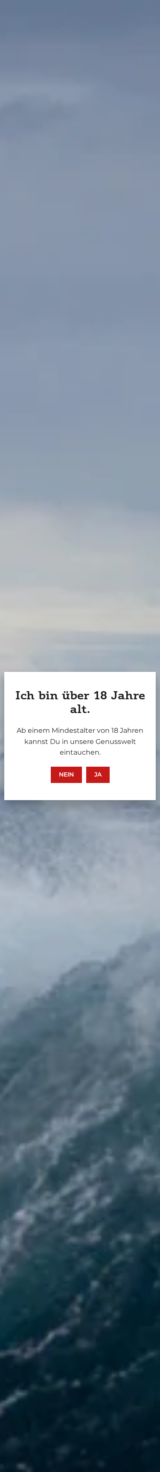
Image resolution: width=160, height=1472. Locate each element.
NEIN (66, 774)
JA (98, 774)
